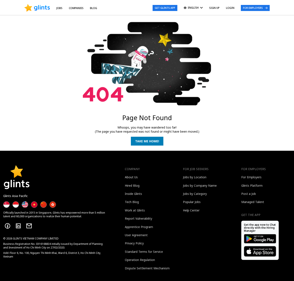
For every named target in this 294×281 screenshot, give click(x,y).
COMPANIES (76, 8)
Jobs (59, 8)
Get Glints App (165, 8)
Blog (93, 8)
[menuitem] (193, 8)
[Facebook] (7, 226)
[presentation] (37, 8)
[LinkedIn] (18, 226)
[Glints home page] (37, 8)
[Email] (29, 226)
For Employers (253, 8)
